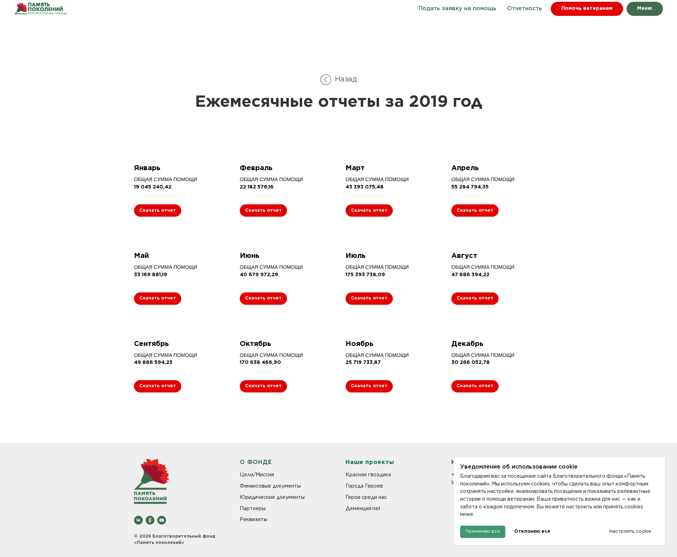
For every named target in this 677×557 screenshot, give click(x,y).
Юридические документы (272, 497)
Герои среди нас (366, 497)
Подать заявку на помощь (457, 8)
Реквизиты (253, 519)
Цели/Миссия (257, 474)
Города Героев (364, 486)
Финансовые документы (270, 486)
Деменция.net (363, 508)
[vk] (138, 520)
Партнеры (253, 508)
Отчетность (524, 8)
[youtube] (161, 520)
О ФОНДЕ (256, 462)
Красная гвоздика (368, 474)
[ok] (150, 520)
